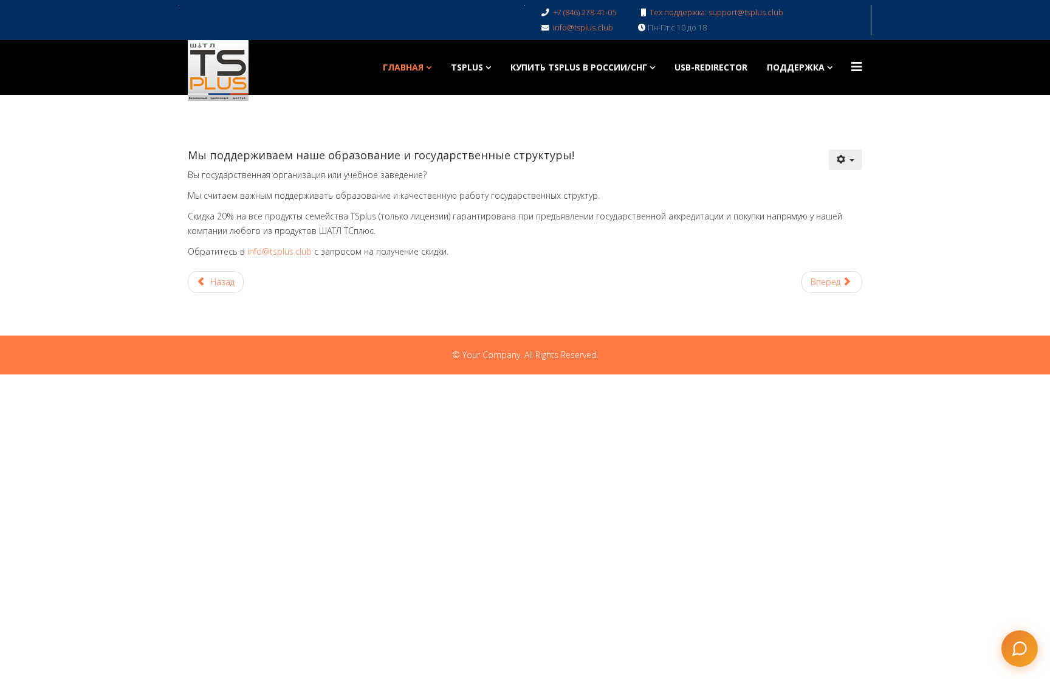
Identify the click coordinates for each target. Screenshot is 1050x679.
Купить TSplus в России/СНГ (578, 67)
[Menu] (856, 66)
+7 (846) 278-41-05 (584, 12)
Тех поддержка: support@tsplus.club (716, 12)
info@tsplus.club (583, 27)
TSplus (467, 67)
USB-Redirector (710, 67)
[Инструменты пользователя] (846, 160)
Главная (403, 67)
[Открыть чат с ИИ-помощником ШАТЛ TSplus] (1019, 648)
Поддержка (796, 67)
